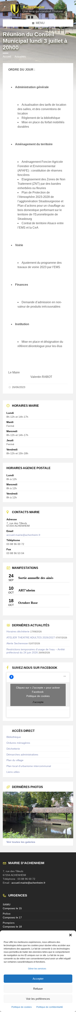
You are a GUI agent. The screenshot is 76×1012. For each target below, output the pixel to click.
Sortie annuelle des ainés (35, 578)
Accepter (38, 978)
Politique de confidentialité (49, 1007)
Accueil (7, 56)
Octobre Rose (28, 603)
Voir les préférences (38, 998)
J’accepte (38, 702)
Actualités (20, 56)
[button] (70, 935)
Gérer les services (37, 968)
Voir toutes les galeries (20, 841)
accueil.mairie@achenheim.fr (23, 534)
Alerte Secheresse (17, 643)
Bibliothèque (13, 737)
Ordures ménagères (18, 742)
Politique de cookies (21, 1007)
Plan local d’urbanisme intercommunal (28, 766)
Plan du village (14, 760)
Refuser (38, 988)
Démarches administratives (22, 754)
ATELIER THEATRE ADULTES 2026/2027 (30, 637)
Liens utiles (13, 771)
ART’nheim (26, 590)
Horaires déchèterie (18, 631)
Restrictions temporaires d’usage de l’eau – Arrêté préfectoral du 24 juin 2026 (35, 651)
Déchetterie (13, 748)
